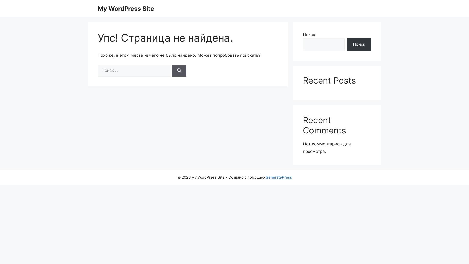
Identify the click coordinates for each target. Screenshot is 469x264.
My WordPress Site (126, 8)
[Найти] (179, 71)
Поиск (309, 34)
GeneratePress (279, 177)
